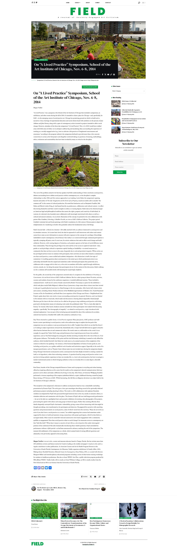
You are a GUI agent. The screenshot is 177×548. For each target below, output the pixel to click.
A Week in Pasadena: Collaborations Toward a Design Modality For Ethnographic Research (131, 523)
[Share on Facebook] (102, 74)
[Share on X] (105, 74)
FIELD (88, 11)
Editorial (46, 518)
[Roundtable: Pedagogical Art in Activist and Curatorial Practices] (115, 121)
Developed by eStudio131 (88, 544)
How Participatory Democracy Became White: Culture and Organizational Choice (100, 523)
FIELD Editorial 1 (36, 521)
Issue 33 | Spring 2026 (128, 104)
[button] (139, 3)
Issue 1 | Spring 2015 (41, 60)
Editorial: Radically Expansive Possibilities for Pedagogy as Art (132, 111)
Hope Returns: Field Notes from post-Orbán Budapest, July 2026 (133, 128)
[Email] (108, 74)
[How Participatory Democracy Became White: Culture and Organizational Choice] (103, 511)
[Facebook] (32, 2)
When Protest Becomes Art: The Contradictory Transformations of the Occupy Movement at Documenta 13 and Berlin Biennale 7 (74, 524)
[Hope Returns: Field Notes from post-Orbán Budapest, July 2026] (115, 130)
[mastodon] (36, 2)
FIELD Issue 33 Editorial (129, 101)
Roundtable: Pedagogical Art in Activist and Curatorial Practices (134, 120)
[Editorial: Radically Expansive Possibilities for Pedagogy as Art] (115, 112)
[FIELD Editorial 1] (44, 511)
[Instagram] (34, 2)
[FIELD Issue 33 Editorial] (115, 103)
